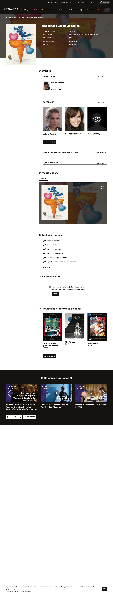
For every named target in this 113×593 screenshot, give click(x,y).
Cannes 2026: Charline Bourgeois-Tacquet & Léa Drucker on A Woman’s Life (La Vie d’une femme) (21, 407)
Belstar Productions (75, 34)
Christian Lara (73, 31)
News (37, 10)
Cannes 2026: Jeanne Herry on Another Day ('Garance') (54, 406)
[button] (102, 188)
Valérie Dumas (49, 134)
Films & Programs (26, 10)
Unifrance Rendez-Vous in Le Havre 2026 (60, 2)
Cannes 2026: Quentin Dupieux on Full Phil (90, 406)
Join (101, 10)
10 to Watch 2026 (81, 2)
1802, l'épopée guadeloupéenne (50, 344)
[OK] (104, 589)
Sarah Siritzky (93, 134)
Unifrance (92, 10)
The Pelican (70, 342)
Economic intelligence (78, 10)
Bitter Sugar (92, 343)
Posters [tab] (43, 179)
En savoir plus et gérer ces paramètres (18, 591)
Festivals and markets (50, 10)
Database (64, 10)
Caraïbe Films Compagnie (90, 34)
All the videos (29, 417)
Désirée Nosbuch (73, 134)
